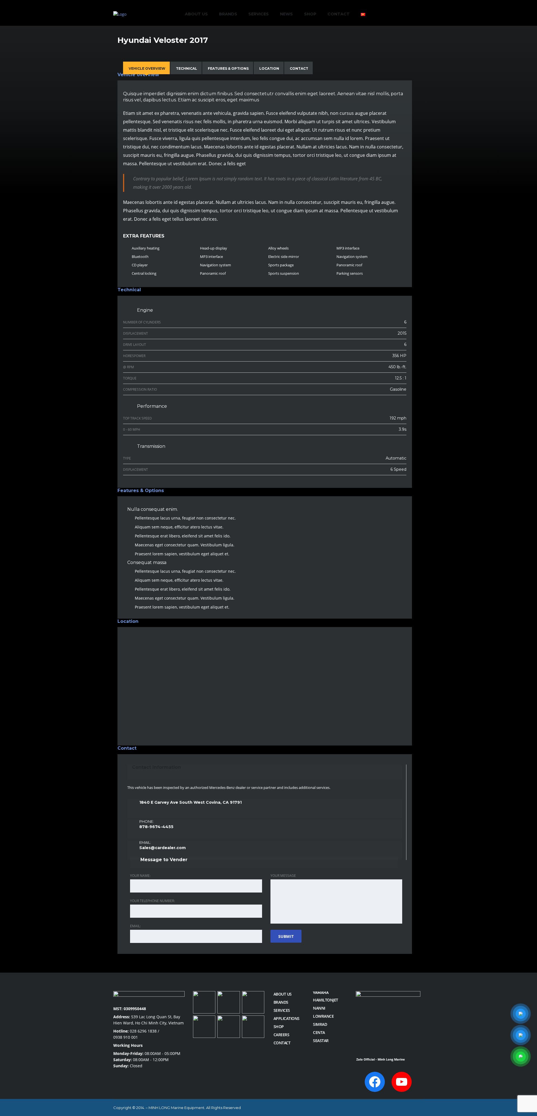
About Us (196, 14)
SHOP (310, 14)
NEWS (286, 14)
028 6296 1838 (143, 1031)
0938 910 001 (125, 1037)
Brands (228, 14)
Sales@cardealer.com (162, 847)
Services (258, 14)
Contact (339, 14)
